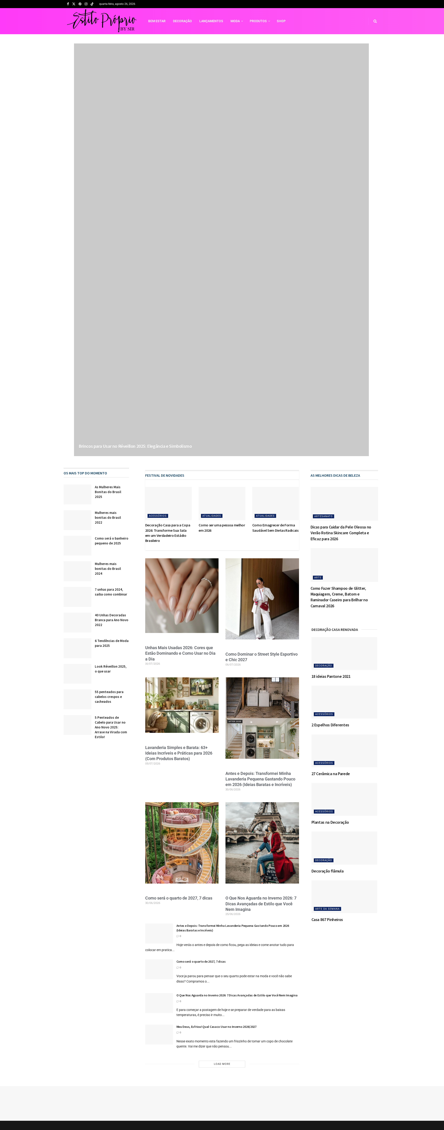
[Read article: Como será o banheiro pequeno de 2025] (77, 546)
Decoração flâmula (327, 871)
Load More (222, 1064)
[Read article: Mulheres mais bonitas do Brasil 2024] (77, 571)
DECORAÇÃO (182, 21)
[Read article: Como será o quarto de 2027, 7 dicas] (159, 969)
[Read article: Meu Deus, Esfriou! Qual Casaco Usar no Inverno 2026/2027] (159, 1034)
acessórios (158, 515)
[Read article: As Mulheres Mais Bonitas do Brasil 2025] (77, 494)
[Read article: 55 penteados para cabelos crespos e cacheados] (77, 699)
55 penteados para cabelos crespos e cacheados (109, 697)
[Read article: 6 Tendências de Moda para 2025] (77, 648)
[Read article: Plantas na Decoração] (344, 799)
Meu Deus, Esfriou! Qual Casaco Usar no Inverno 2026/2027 (216, 1027)
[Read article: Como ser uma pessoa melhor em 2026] (222, 503)
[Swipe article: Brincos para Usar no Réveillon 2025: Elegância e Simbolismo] (221, 249)
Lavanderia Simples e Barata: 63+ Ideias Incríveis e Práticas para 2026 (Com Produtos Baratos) (178, 753)
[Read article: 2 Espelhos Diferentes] (344, 702)
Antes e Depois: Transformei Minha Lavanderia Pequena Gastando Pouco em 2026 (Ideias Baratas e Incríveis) (260, 779)
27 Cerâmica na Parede (330, 773)
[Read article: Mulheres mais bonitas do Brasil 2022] (77, 520)
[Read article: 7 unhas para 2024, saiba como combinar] (77, 597)
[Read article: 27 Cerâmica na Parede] (344, 750)
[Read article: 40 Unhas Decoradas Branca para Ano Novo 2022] (77, 623)
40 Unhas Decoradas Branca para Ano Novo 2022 (111, 620)
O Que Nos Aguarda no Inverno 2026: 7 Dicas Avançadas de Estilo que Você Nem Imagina (260, 904)
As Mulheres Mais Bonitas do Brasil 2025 (108, 492)
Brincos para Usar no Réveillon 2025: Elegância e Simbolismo (135, 446)
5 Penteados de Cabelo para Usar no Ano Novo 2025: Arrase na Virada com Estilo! (111, 727)
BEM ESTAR (157, 21)
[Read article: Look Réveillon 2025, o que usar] (77, 674)
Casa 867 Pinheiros (327, 919)
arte (317, 577)
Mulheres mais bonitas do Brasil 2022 (108, 517)
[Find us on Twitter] (73, 4)
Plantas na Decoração (330, 822)
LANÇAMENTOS (211, 21)
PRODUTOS (258, 21)
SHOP (281, 21)
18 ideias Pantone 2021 (331, 676)
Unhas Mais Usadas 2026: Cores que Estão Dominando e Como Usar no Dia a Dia (180, 653)
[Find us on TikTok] (92, 4)
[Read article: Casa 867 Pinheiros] (344, 896)
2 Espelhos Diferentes (330, 725)
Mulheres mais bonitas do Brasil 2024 (108, 569)
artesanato (323, 516)
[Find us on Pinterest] (80, 4)
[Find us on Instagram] (86, 4)
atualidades (211, 515)
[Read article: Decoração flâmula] (344, 848)
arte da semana (327, 908)
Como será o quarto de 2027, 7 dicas (178, 898)
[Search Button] (375, 21)
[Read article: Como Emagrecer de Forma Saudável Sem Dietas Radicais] (275, 503)
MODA (235, 21)
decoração (323, 665)
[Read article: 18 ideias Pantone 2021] (344, 653)
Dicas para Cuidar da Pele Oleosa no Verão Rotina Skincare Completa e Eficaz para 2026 (341, 532)
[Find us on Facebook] (68, 4)
